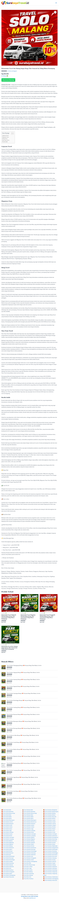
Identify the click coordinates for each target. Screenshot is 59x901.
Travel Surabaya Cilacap (50, 823)
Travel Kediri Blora (7, 818)
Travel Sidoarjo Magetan (29, 839)
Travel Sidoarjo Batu (28, 815)
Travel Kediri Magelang (8, 842)
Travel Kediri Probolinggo (9, 859)
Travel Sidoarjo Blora (28, 818)
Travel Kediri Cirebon (8, 821)
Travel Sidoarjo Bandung (29, 811)
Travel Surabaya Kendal (50, 842)
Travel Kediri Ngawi (7, 849)
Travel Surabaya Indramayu (51, 835)
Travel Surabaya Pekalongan (51, 849)
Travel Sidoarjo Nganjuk (29, 842)
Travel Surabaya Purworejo (51, 856)
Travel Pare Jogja (28, 868)
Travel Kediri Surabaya (8, 870)
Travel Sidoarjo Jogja (28, 828)
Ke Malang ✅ (4, 75)
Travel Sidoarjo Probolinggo (30, 851)
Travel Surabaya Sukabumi (51, 866)
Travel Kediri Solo (7, 868)
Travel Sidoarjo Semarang (29, 852)
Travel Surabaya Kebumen (51, 840)
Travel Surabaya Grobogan (51, 833)
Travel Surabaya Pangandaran (51, 847)
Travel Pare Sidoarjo (28, 875)
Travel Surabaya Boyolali (50, 816)
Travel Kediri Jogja (7, 830)
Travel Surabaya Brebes (50, 818)
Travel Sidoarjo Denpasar (29, 823)
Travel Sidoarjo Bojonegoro (30, 820)
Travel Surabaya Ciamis (50, 820)
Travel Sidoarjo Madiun (29, 837)
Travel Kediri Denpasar (8, 823)
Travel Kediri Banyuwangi (9, 813)
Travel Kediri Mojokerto (8, 847)
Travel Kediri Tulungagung (9, 875)
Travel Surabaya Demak (50, 827)
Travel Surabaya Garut (50, 830)
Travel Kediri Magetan (8, 844)
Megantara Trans (5, 137)
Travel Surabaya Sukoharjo (51, 868)
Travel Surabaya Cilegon (50, 825)
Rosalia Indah (5, 141)
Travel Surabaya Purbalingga (51, 852)
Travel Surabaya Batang (50, 813)
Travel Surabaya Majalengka (51, 845)
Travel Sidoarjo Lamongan (30, 833)
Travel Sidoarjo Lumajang (30, 835)
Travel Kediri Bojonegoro (9, 820)
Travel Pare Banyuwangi (29, 864)
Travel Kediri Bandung (8, 811)
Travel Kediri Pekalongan (8, 856)
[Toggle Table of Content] (11, 133)
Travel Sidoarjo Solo (28, 856)
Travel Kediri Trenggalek (8, 871)
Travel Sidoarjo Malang (29, 840)
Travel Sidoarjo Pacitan (29, 845)
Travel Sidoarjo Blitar (28, 816)
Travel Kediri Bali (7, 809)
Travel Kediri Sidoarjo (8, 864)
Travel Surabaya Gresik (50, 832)
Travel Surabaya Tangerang (51, 871)
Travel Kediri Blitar (7, 816)
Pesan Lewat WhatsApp (8, 80)
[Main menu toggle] (56, 2)
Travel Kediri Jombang (8, 832)
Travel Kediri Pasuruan (8, 852)
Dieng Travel (4, 138)
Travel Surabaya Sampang (50, 858)
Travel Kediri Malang (8, 845)
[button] (55, 12)
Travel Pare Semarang (29, 873)
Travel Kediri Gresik (7, 825)
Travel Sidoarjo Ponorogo (29, 849)
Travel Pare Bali (27, 863)
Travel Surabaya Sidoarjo (50, 861)
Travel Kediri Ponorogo (8, 858)
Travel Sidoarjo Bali (28, 809)
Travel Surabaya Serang (50, 859)
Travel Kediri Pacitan (7, 851)
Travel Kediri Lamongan (8, 837)
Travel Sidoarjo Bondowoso (30, 821)
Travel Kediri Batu (7, 815)
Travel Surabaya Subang (50, 864)
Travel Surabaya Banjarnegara (51, 811)
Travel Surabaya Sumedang (51, 870)
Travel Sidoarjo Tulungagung (30, 861)
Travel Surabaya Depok (50, 828)
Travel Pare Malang (28, 871)
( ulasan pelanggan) (12, 71)
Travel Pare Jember (28, 866)
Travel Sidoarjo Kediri (29, 832)
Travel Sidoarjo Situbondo (30, 854)
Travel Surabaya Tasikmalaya (51, 876)
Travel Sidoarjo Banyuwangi (30, 813)
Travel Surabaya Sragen (50, 863)
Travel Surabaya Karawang (51, 839)
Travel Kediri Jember (7, 827)
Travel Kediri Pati (7, 854)
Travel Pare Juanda (28, 870)
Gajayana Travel (5, 135)
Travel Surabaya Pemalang (51, 851)
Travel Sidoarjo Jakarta (29, 825)
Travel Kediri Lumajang (8, 839)
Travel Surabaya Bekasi (50, 815)
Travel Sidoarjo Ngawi (29, 844)
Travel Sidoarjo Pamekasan (30, 847)
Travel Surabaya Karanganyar (51, 837)
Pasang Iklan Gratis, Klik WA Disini (29, 896)
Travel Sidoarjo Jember (29, 827)
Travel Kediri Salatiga (8, 861)
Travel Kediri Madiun (8, 840)
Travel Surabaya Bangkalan (51, 809)
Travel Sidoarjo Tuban (29, 859)
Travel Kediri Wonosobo (8, 876)
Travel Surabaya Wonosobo (51, 880)
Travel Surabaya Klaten (50, 844)
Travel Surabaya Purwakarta (51, 854)
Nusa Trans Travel (5, 140)
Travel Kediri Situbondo (8, 866)
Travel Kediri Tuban (7, 873)
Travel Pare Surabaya (28, 878)
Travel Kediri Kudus (7, 835)
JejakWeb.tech (32, 898)
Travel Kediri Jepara (7, 828)
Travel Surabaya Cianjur (50, 821)
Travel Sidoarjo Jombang (29, 830)
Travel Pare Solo (27, 876)
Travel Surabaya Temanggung (51, 878)
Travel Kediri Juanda (7, 833)
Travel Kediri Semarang (8, 863)
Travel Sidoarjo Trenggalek (30, 858)
